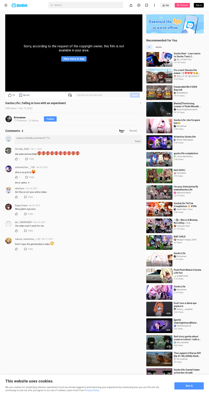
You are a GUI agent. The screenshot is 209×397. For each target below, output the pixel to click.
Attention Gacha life (185, 136)
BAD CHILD (180, 236)
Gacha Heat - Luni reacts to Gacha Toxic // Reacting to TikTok (187, 55)
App (167, 5)
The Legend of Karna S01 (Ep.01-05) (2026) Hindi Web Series (187, 355)
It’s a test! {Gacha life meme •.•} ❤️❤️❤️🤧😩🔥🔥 (187, 72)
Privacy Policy (92, 390)
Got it (189, 385)
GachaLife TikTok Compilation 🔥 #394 (185, 205)
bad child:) (179, 170)
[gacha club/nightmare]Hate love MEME (185, 321)
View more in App (73, 58)
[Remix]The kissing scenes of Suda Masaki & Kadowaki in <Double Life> (187, 105)
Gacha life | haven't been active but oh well (187, 371)
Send (135, 95)
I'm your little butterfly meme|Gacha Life (186, 188)
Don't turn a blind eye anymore (185, 304)
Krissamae (19, 117)
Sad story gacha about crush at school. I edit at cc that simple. (187, 338)
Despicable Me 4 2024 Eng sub (185, 88)
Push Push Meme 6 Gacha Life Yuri (187, 271)
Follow (50, 119)
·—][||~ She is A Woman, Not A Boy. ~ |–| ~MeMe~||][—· (186, 221)
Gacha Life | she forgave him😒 (187, 121)
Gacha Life (179, 253)
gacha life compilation (186, 153)
